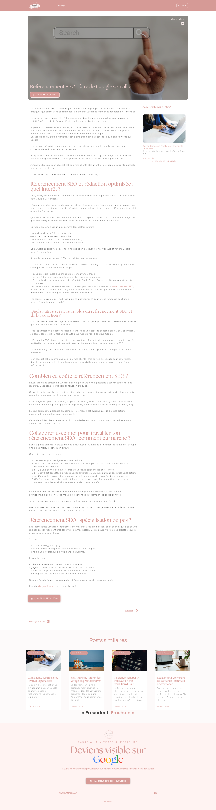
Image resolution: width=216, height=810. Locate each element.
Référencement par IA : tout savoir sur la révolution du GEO (127, 681)
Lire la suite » (149, 158)
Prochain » (122, 712)
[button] (182, 23)
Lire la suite (34, 707)
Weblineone (108, 801)
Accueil (61, 5)
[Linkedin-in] (155, 793)
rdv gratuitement (47, 586)
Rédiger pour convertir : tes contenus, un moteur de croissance (171, 681)
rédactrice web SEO (122, 287)
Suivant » (171, 161)
